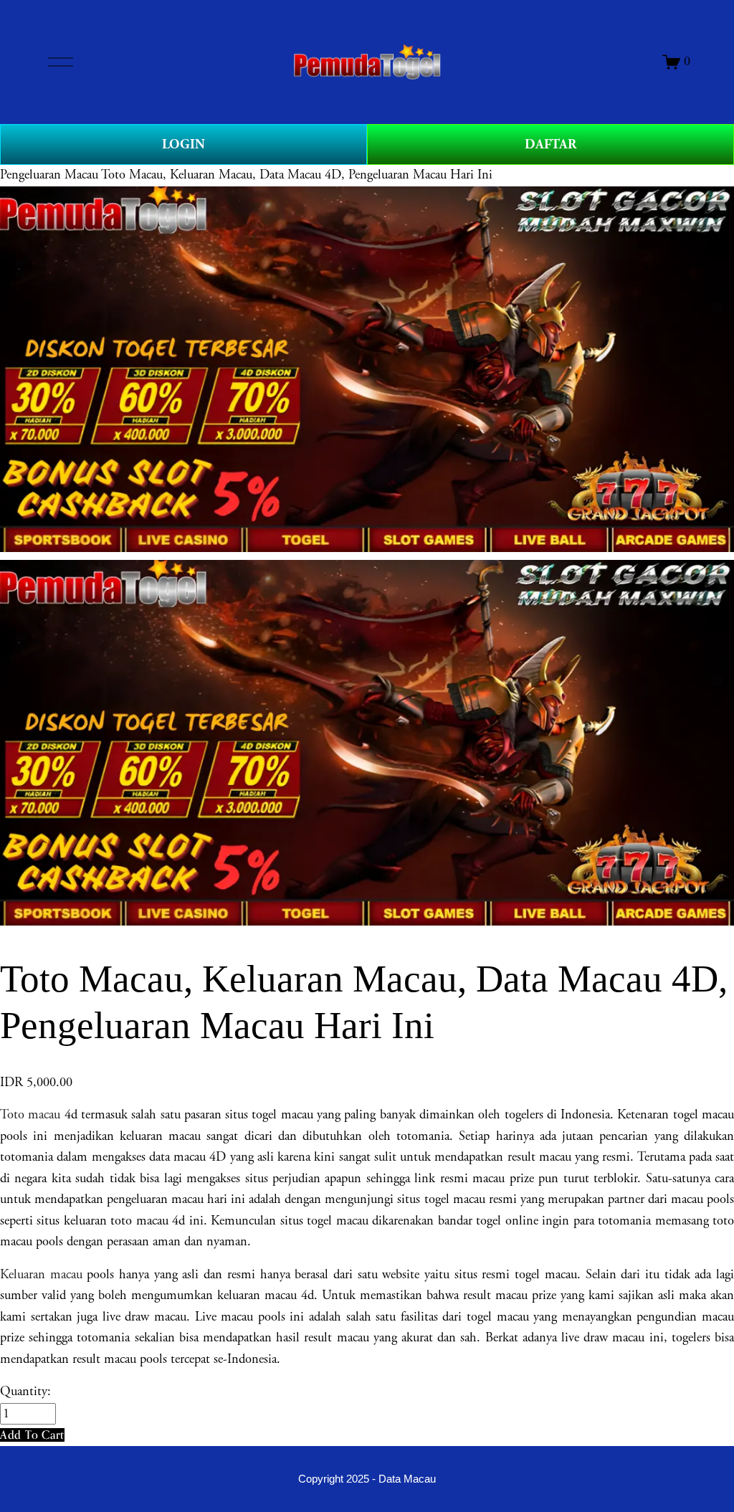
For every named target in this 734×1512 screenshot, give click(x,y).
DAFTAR (550, 144)
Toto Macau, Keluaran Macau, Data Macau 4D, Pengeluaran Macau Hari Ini (296, 175)
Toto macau (32, 1114)
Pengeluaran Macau (49, 175)
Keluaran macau (41, 1274)
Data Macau (407, 1479)
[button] (32, 1435)
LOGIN (183, 144)
